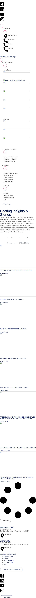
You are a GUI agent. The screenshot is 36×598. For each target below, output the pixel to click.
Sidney (10, 44)
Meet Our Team (8, 195)
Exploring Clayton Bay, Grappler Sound (16, 270)
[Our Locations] (5, 36)
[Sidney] (5, 45)
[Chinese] (5, 49)
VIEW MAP (7, 534)
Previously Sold (8, 181)
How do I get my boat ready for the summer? (18, 448)
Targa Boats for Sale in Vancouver (14, 387)
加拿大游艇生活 (24, 243)
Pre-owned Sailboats (10, 159)
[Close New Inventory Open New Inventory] (5, 65)
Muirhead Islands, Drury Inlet (12, 299)
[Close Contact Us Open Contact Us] (4, 31)
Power (13, 238)
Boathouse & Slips (9, 161)
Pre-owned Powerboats (10, 157)
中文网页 (6, 193)
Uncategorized (11, 243)
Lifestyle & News (8, 197)
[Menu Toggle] (1, 26)
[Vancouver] (5, 41)
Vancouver (11, 39)
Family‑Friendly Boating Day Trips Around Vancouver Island (16, 477)
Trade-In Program (8, 175)
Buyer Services (8, 177)
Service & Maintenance (10, 173)
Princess (21, 238)
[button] (5, 520)
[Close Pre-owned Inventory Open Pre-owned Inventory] (5, 152)
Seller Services (8, 179)
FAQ (4, 200)
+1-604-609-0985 (5, 529)
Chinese (10, 48)
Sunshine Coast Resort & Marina (13, 329)
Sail (28, 238)
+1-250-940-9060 (5, 542)
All (7, 238)
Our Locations (12, 35)
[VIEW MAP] (2, 535)
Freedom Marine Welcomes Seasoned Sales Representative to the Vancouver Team (17, 417)
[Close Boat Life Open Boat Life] (5, 188)
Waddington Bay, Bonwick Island (13, 358)
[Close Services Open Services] (5, 168)
